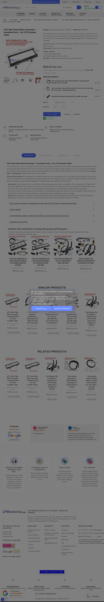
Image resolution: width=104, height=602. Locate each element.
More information (36, 303)
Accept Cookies (62, 308)
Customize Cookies (48, 303)
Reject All (41, 308)
